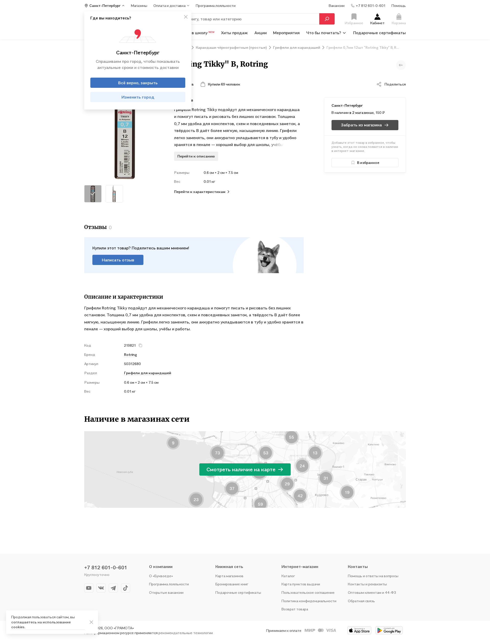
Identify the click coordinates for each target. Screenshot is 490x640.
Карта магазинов (229, 576)
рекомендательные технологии (185, 633)
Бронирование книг (231, 584)
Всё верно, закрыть (138, 82)
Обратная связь (361, 601)
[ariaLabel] (91, 622)
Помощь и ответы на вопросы (373, 576)
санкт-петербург (347, 105)
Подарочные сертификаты (379, 32)
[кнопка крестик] (185, 16)
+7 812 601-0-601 (105, 567)
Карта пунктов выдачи (300, 584)
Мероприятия (286, 32)
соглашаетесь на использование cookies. (41, 624)
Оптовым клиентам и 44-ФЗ (372, 592)
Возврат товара (294, 609)
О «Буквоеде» (161, 576)
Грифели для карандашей (147, 373)
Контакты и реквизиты (367, 584)
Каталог (288, 576)
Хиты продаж (234, 32)
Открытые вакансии (166, 592)
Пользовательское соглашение (308, 592)
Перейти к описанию (196, 156)
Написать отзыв (118, 259)
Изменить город (137, 97)
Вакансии (337, 5)
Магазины (139, 5)
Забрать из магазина (361, 124)
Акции (260, 32)
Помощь (398, 5)
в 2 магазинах (361, 112)
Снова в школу (197, 32)
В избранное (368, 162)
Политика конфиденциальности (308, 601)
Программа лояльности (169, 584)
